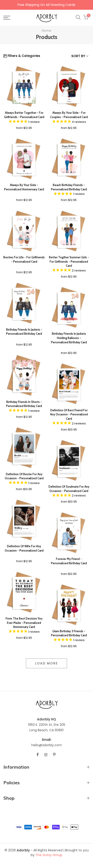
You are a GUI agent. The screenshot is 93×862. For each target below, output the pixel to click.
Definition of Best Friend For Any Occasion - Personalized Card (69, 414)
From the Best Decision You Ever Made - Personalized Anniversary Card (24, 623)
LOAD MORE (46, 663)
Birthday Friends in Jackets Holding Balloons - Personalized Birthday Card (69, 338)
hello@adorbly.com (46, 745)
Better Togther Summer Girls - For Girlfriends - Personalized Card (69, 261)
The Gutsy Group (48, 855)
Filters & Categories (24, 55)
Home (46, 30)
